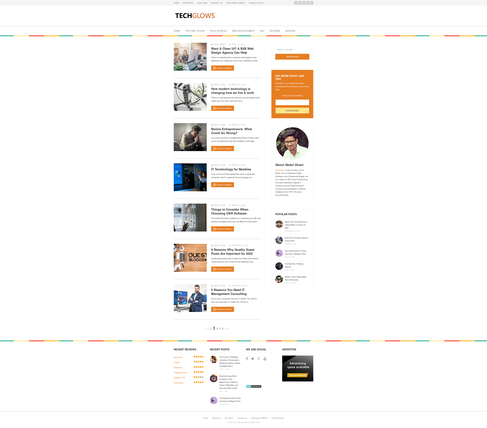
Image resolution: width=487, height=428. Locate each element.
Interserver (178, 357)
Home (176, 3)
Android (290, 30)
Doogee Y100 (179, 377)
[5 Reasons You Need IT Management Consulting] (190, 298)
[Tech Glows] (195, 15)
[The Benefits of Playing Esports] (279, 266)
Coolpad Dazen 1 (181, 372)
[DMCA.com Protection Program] (253, 387)
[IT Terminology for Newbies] (190, 177)
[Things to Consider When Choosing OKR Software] (190, 218)
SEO (262, 30)
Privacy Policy (257, 3)
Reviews (275, 30)
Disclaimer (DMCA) (236, 3)
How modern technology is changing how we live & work (232, 91)
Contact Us (217, 3)
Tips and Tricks (195, 30)
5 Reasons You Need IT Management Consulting (229, 292)
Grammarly (178, 382)
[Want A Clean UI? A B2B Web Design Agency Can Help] (190, 57)
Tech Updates (218, 30)
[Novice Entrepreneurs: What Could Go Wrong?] (190, 137)
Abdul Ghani (280, 170)
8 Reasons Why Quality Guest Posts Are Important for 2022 (232, 251)
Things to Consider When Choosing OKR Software (229, 211)
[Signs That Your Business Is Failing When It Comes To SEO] (279, 224)
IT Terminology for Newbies (231, 169)
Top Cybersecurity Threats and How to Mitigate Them (295, 252)
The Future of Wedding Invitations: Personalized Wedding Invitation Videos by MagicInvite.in (229, 361)
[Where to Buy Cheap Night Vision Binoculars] (279, 279)
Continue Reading (223, 68)
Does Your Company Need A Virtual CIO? (296, 239)
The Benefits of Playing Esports (294, 265)
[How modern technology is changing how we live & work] (190, 97)
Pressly (177, 362)
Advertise (188, 3)
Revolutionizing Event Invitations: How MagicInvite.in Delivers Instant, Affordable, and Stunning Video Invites (228, 382)
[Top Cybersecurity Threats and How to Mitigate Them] (279, 253)
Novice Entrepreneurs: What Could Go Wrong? (231, 131)
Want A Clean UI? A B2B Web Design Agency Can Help (232, 50)
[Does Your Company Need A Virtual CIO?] (279, 240)
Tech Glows (236, 422)
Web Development (243, 30)
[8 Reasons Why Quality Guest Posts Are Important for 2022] (190, 258)
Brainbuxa (178, 367)
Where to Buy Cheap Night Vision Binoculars (295, 278)
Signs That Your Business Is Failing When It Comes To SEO (296, 224)
